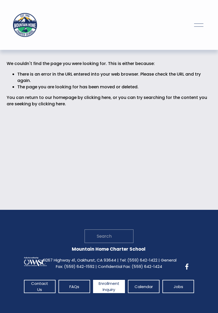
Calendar (144, 286)
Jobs (178, 286)
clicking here (97, 97)
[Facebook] (187, 266)
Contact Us (39, 286)
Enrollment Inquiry (109, 286)
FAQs (74, 286)
